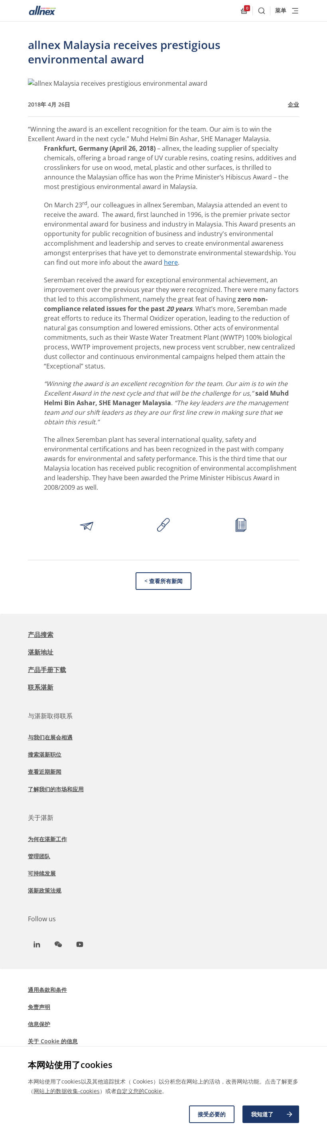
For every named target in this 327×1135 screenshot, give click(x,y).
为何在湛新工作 (47, 839)
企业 (293, 104)
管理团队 (39, 856)
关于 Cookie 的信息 (53, 1041)
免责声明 (39, 1007)
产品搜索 (40, 634)
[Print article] (241, 526)
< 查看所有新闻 (163, 581)
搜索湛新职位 (44, 754)
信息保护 (39, 1024)
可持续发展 (42, 873)
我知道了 (262, 1114)
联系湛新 (40, 687)
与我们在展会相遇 (50, 737)
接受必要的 (212, 1114)
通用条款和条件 (47, 989)
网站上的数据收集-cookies (66, 1091)
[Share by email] (86, 526)
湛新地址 (40, 652)
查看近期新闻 (44, 771)
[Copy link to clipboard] (163, 526)
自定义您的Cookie (139, 1091)
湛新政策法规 (44, 890)
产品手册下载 (47, 669)
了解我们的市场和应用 (56, 789)
